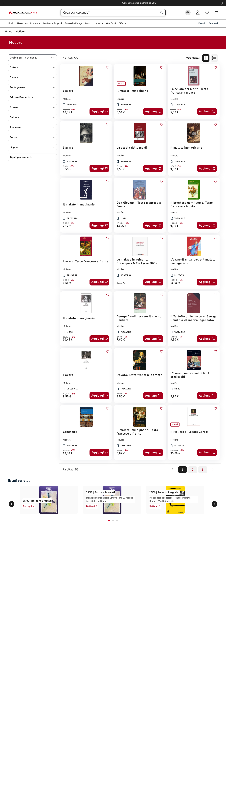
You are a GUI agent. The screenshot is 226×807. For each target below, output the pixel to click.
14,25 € (121, 226)
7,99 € (119, 166)
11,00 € (66, 337)
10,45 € (68, 340)
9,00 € (65, 166)
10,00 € (173, 223)
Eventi (201, 23)
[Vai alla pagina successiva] (213, 469)
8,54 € (121, 112)
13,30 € (68, 453)
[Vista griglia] (205, 58)
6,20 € (173, 110)
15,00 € (120, 223)
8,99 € (119, 110)
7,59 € (121, 169)
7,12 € (67, 226)
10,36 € (68, 112)
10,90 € (66, 110)
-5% (73, 109)
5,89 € (174, 112)
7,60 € (121, 340)
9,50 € (173, 166)
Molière (66, 99)
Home (9, 31)
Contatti (213, 23)
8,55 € (67, 169)
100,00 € (174, 450)
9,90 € (174, 396)
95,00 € (175, 453)
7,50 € (65, 223)
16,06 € (175, 283)
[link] (188, 12)
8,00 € (119, 337)
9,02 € (174, 169)
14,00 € (66, 450)
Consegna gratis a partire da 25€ (113, 2)
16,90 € (173, 280)
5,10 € (121, 283)
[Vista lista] (214, 58)
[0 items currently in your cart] (216, 13)
